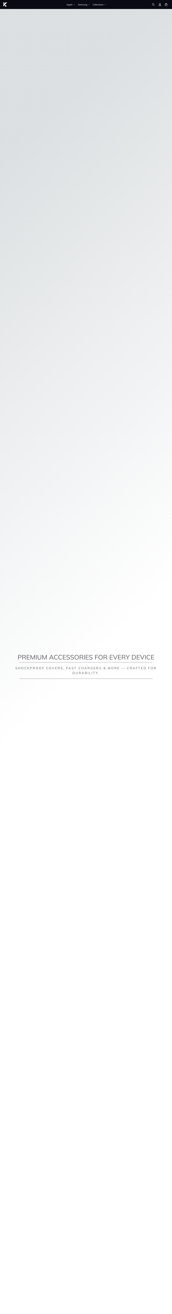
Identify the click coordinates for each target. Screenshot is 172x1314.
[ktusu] (5, 4)
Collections (98, 4)
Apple (70, 4)
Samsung (82, 4)
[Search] (153, 5)
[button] (166, 4)
